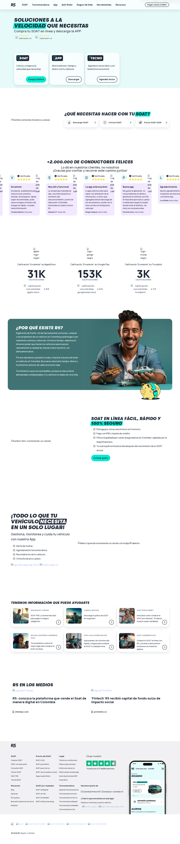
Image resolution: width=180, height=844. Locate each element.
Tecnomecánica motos (68, 794)
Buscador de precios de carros (22, 801)
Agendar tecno (107, 79)
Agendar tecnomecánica (69, 790)
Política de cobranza (67, 768)
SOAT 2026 (40, 760)
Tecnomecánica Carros (68, 798)
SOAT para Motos (42, 764)
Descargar (73, 79)
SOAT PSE (14, 776)
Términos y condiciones (68, 760)
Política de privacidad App (69, 772)
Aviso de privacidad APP (68, 776)
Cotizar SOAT (16, 772)
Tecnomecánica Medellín (68, 805)
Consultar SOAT (17, 768)
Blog (12, 790)
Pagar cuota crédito (157, 4)
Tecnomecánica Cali (67, 809)
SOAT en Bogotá (42, 790)
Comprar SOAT (16, 760)
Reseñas (14, 805)
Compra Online (36, 79)
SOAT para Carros (43, 768)
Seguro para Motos (43, 776)
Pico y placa (15, 798)
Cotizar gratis (100, 458)
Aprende (14, 794)
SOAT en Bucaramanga (45, 801)
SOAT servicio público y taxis (46, 772)
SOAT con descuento (19, 764)
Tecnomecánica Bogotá (68, 801)
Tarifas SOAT (16, 780)
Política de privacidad (67, 764)
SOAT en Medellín (42, 798)
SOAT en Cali (41, 794)
